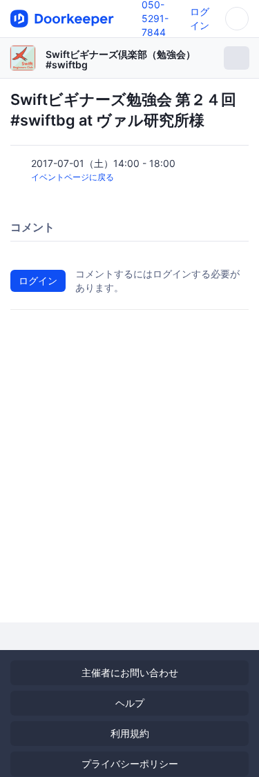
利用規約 (130, 733)
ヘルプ (129, 703)
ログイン (38, 280)
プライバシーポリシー (129, 763)
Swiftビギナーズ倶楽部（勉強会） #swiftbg (120, 59)
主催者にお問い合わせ (129, 672)
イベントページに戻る (72, 177)
